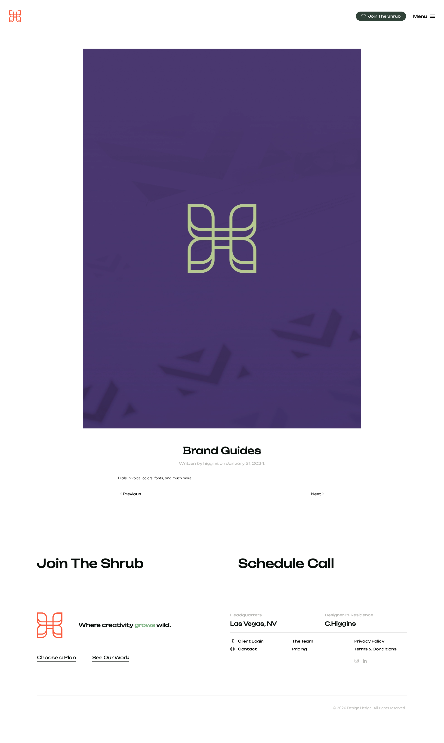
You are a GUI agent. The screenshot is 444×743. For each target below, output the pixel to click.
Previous (132, 494)
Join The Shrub (384, 16)
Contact (247, 649)
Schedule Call (286, 563)
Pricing (299, 649)
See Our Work (110, 657)
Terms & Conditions (375, 649)
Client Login (251, 641)
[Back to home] (15, 16)
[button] (424, 16)
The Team (302, 641)
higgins (211, 463)
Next (316, 494)
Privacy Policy (369, 641)
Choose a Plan (56, 657)
